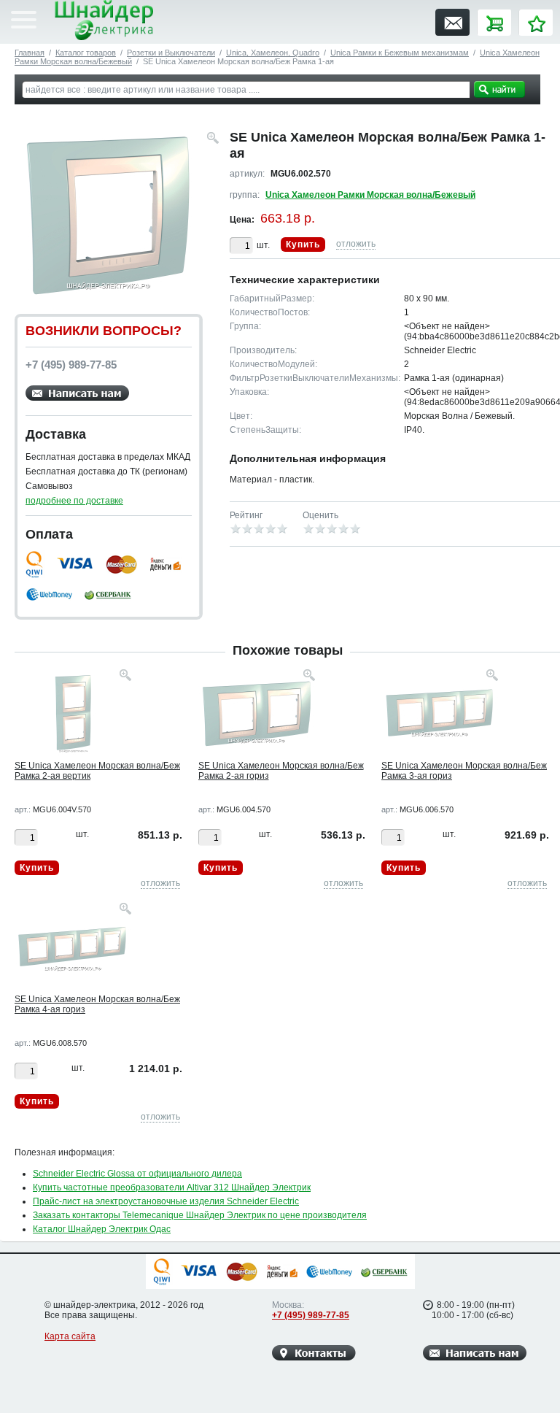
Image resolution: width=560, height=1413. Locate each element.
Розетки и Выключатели (171, 52)
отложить (356, 244)
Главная (29, 52)
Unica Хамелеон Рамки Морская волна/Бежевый (370, 195)
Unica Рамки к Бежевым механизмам (399, 52)
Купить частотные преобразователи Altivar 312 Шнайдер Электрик (172, 1187)
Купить (303, 244)
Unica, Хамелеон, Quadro (272, 52)
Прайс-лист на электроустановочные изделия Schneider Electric (166, 1201)
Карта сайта (70, 1336)
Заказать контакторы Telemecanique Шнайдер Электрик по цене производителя (200, 1215)
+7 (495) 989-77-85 (310, 1315)
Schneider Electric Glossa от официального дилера (137, 1173)
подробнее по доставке (74, 501)
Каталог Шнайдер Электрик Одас (102, 1229)
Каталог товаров (85, 52)
